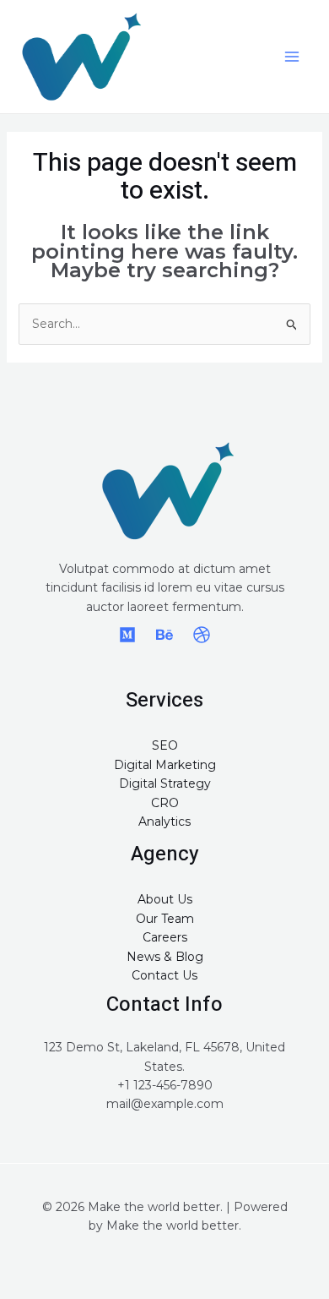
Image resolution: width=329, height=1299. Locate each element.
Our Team (165, 918)
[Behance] (164, 634)
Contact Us (164, 975)
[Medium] (127, 634)
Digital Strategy (165, 783)
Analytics (164, 821)
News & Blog (165, 956)
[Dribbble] (201, 634)
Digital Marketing (165, 764)
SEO (165, 745)
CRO (165, 803)
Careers (165, 937)
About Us (165, 899)
